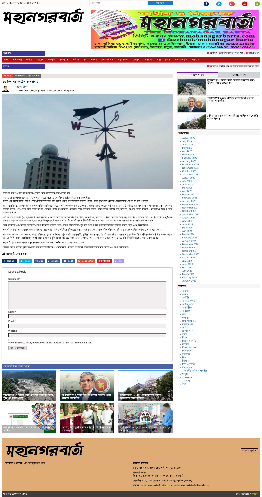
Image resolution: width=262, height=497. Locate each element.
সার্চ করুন (160, 3)
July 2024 (187, 221)
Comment (14, 279)
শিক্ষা (184, 357)
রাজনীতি (51, 59)
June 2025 (187, 184)
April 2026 (187, 151)
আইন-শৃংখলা (123, 59)
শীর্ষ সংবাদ (17, 59)
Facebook (10, 261)
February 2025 (189, 197)
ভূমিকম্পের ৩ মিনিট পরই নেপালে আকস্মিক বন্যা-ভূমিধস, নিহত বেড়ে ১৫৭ (224, 66)
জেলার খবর (187, 331)
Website (12, 330)
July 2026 (187, 141)
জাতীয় (29, 59)
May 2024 (187, 227)
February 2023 (189, 277)
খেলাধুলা (136, 59)
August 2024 (188, 217)
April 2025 (187, 191)
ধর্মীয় (184, 334)
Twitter (26, 261)
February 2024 (189, 237)
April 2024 (187, 231)
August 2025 (188, 177)
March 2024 (188, 234)
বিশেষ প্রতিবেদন (189, 347)
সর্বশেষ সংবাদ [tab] (197, 74)
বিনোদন (185, 344)
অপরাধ (94, 59)
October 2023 (189, 251)
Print (119, 261)
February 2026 (189, 158)
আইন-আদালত (107, 59)
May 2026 (187, 148)
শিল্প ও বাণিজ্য (188, 364)
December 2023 (190, 244)
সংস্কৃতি (185, 374)
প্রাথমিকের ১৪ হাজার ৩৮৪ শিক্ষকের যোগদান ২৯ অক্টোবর (145, 429)
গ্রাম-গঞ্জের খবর (189, 321)
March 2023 (188, 274)
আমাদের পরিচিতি (249, 450)
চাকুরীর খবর (187, 324)
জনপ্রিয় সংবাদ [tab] (239, 74)
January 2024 (189, 241)
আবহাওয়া (149, 59)
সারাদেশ (39, 59)
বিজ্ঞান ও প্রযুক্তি (181, 59)
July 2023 (187, 261)
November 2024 (190, 207)
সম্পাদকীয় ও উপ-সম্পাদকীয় (194, 370)
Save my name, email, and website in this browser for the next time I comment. (50, 342)
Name (12, 311)
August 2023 (188, 257)
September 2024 (190, 214)
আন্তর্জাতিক (63, 59)
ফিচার (167, 59)
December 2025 (190, 164)
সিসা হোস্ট (254, 494)
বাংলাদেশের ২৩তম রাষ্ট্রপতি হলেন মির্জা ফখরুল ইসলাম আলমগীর (86, 397)
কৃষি (85, 59)
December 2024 (190, 204)
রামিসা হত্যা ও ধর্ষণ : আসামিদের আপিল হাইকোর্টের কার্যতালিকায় (140, 397)
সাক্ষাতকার (187, 377)
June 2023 (187, 264)
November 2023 (190, 247)
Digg (40, 261)
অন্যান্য (195, 59)
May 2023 (187, 267)
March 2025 (188, 194)
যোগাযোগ (187, 350)
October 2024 (189, 211)
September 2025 (190, 174)
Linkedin (54, 261)
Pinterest (105, 261)
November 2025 (190, 167)
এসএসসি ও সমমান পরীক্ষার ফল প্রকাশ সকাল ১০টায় (27, 429)
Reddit (69, 261)
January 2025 (189, 201)
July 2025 (187, 181)
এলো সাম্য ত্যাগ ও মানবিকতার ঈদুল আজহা (213, 53)
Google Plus (87, 261)
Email (12, 321)
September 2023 (190, 254)
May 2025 (187, 187)
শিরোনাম (186, 360)
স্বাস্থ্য (159, 59)
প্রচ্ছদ (6, 59)
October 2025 (189, 171)
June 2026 (187, 144)
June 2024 (187, 224)
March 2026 (188, 154)
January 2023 (189, 280)
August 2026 (188, 138)
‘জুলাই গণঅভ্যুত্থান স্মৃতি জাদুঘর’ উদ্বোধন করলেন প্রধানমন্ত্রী (87, 429)
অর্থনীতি (76, 59)
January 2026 (189, 161)
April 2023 (187, 270)
